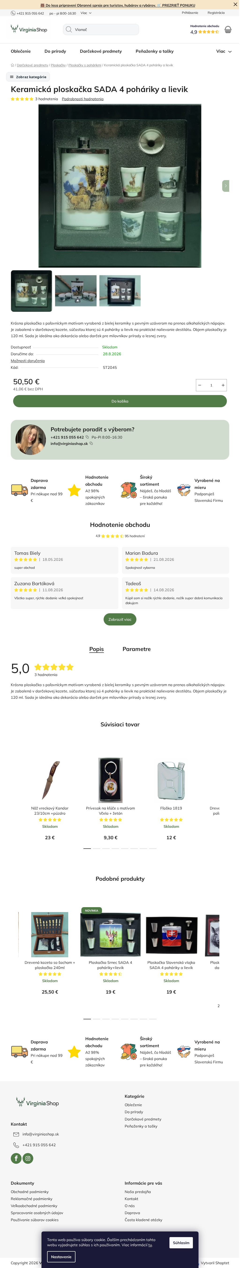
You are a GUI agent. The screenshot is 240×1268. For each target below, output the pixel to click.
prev (13, 799)
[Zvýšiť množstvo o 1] (221, 385)
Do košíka (118, 401)
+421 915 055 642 (28, 13)
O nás (128, 1205)
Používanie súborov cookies (33, 1219)
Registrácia (214, 13)
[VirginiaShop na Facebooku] (14, 1158)
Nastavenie (59, 1256)
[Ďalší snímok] (224, 186)
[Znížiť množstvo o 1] (198, 385)
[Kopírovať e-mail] (89, 443)
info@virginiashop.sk (67, 443)
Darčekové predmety (141, 1119)
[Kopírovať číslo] (85, 437)
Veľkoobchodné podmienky (32, 1205)
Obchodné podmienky (28, 1191)
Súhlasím (179, 1242)
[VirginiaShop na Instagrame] (26, 1158)
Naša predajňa (136, 1191)
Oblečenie (131, 1104)
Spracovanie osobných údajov (35, 1212)
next (224, 799)
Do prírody (132, 1111)
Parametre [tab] (135, 648)
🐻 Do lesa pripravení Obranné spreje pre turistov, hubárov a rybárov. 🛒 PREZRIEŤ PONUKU (115, 5)
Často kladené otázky (142, 1219)
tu (148, 1244)
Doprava (131, 1212)
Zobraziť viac (118, 619)
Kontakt (130, 1198)
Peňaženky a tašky (139, 1126)
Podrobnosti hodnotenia (81, 98)
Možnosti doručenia (26, 360)
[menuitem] (21, 51)
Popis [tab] (95, 648)
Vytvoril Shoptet (213, 1263)
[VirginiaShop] (35, 1102)
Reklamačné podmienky (30, 1198)
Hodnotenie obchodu (118, 525)
